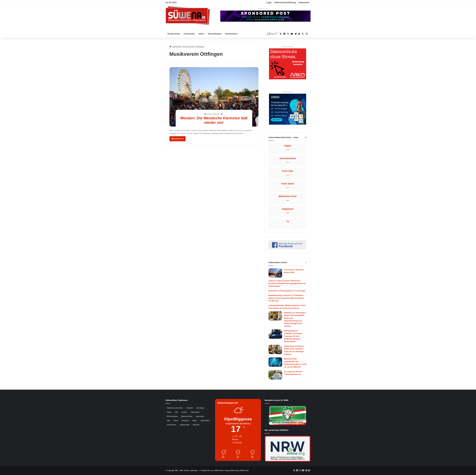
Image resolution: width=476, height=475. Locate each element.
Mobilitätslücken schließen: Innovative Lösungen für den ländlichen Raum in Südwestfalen (293, 336)
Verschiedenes (231, 34)
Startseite (176, 46)
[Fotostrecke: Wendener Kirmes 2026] (275, 273)
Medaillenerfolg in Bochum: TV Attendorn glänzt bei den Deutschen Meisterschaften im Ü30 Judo (286, 298)
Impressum (303, 2)
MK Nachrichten (172, 416)
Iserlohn (184, 412)
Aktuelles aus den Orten (175, 408)
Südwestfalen (205, 420)
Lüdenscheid (194, 412)
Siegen (194, 420)
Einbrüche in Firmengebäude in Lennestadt (286, 291)
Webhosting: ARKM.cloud (239, 470)
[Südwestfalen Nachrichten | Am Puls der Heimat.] (187, 15)
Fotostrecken (189, 34)
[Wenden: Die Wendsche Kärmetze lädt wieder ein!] (214, 97)
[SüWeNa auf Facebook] (287, 248)
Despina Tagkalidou (213, 114)
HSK (176, 412)
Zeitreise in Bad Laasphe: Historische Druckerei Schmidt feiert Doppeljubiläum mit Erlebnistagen (287, 283)
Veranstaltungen (215, 34)
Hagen (169, 412)
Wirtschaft (196, 425)
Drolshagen (200, 408)
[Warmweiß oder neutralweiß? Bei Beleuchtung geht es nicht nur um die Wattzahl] (275, 362)
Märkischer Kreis (186, 416)
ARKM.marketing (263, 9)
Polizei (176, 420)
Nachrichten (200, 416)
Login (269, 2)
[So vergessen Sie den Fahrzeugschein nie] (275, 374)
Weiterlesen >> (177, 139)
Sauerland (185, 420)
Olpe (168, 420)
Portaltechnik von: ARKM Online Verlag (215, 470)
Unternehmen (171, 425)
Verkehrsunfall (184, 425)
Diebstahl (189, 408)
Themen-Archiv (173, 34)
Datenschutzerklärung (285, 2)
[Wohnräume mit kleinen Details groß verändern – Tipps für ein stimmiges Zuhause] (275, 349)
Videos (201, 34)
